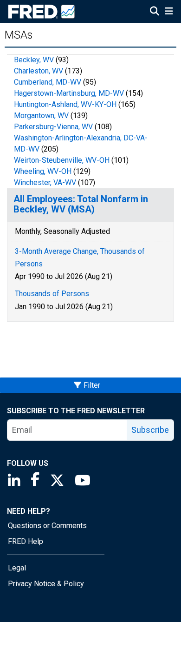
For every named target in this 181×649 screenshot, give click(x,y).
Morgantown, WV (41, 115)
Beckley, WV (34, 59)
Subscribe (150, 430)
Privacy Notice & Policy (46, 583)
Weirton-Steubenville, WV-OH (62, 160)
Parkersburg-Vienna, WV (53, 126)
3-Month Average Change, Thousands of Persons (80, 257)
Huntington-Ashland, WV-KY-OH (65, 104)
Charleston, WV (38, 70)
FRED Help (25, 541)
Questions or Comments (47, 525)
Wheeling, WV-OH (42, 171)
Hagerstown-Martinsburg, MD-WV (69, 93)
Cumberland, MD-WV (47, 82)
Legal (17, 567)
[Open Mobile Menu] (168, 12)
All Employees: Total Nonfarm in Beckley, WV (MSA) (80, 204)
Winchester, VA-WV (45, 182)
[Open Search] (154, 12)
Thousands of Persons (52, 293)
